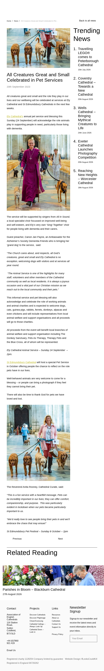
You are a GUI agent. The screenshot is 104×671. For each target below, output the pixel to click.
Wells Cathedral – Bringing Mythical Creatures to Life (87, 118)
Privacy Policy (57, 634)
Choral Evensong (36, 621)
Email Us (11, 650)
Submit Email (93, 638)
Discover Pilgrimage (37, 618)
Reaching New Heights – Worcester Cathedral (87, 177)
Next (60, 538)
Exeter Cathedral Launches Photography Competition (87, 149)
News (16, 21)
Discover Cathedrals (38, 615)
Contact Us (56, 624)
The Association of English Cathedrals (17, 9)
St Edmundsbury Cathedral (21, 362)
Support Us (56, 627)
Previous (17, 538)
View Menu (95, 4)
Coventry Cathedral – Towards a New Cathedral (87, 86)
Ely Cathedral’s (15, 116)
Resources (56, 615)
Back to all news (87, 20)
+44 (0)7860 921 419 (12, 642)
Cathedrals (56, 621)
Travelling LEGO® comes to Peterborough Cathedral (88, 57)
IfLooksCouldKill (89, 659)
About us (55, 618)
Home (9, 21)
